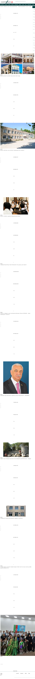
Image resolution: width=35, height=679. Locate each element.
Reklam (26, 673)
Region (20, 4)
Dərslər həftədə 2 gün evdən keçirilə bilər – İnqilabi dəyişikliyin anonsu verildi (15, 6)
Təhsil (33, 4)
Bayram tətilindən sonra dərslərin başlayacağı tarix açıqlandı (12, 150)
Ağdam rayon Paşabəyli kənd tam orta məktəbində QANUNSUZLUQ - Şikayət (15, 458)
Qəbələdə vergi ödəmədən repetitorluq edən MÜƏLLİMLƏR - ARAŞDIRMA (14, 395)
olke (13, 32)
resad (14, 108)
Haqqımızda (21, 673)
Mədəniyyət (29, 4)
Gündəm (6, 4)
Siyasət (12, 4)
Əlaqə (29, 673)
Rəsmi (9, 4)
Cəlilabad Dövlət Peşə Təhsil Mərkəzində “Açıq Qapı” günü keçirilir (13, 264)
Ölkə (25, 4)
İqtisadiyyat (16, 4)
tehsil (15, 32)
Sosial (23, 4)
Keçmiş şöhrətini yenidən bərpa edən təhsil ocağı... (10, 75)
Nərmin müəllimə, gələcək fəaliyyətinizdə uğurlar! (10, 216)
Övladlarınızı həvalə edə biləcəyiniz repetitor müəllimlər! (11, 518)
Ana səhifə (17, 673)
